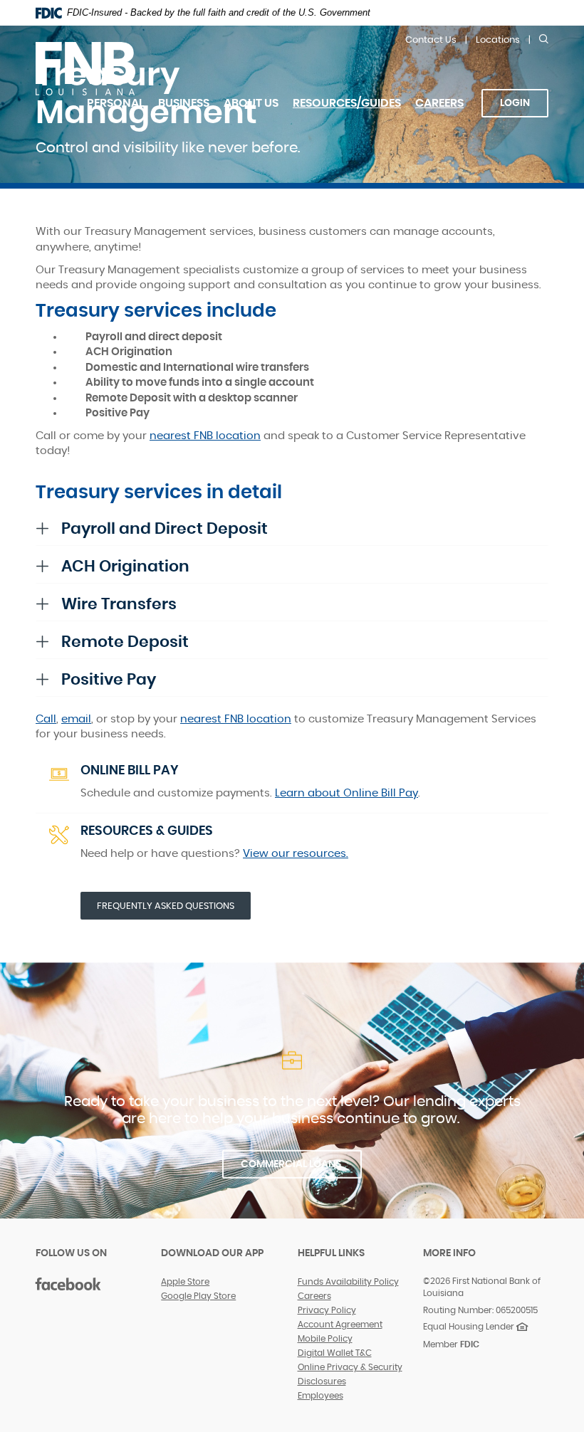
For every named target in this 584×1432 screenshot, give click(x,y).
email (76, 719)
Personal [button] (115, 103)
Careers (443, 112)
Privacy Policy (327, 1310)
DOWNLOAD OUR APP (212, 1253)
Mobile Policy (325, 1338)
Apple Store (185, 1282)
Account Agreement (340, 1324)
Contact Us (431, 40)
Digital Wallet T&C (335, 1353)
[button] (292, 529)
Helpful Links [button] (331, 1253)
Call (46, 719)
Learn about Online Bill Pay (346, 793)
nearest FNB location (205, 436)
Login (515, 103)
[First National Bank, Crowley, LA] (85, 67)
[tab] (292, 528)
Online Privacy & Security (350, 1367)
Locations (498, 40)
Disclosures (322, 1381)
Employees (320, 1395)
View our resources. (295, 853)
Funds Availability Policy (348, 1282)
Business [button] (183, 103)
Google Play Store (198, 1296)
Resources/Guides (347, 103)
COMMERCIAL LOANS (292, 1164)
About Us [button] (251, 103)
